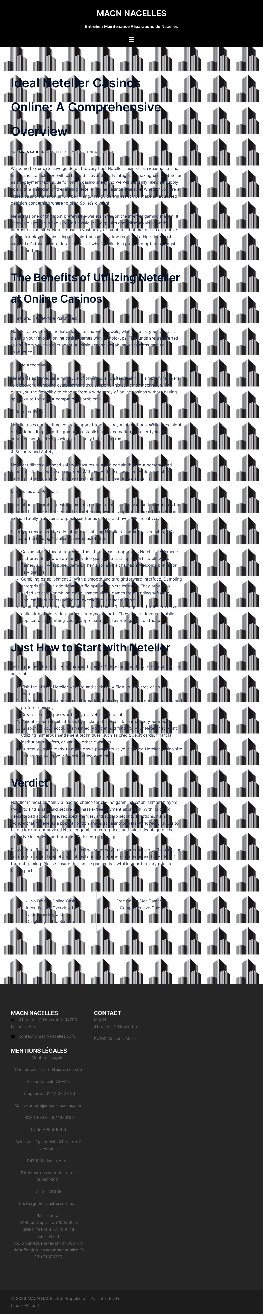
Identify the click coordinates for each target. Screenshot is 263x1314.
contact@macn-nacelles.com (47, 1036)
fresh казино (150, 168)
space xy (19, 398)
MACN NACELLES (131, 13)
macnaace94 (31, 152)
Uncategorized (102, 152)
